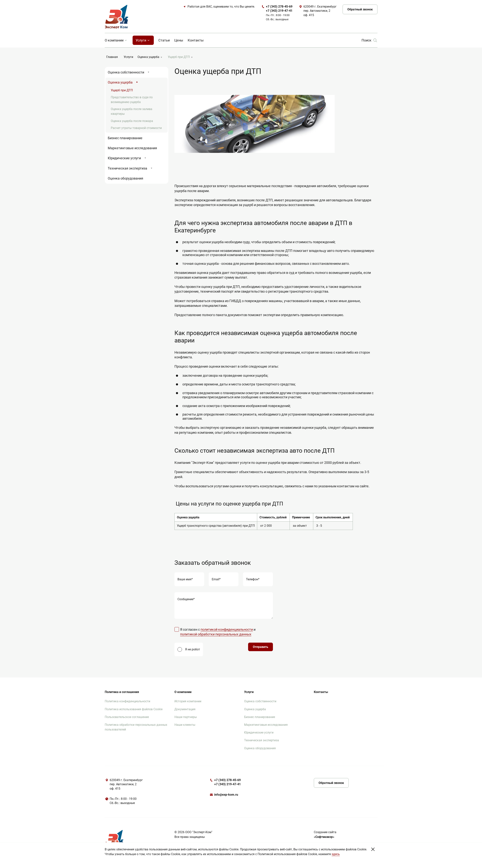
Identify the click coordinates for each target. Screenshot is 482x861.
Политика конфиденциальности (127, 701)
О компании (114, 40)
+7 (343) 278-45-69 (227, 780)
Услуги (141, 40)
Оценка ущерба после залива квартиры (131, 111)
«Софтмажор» (324, 837)
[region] (275, 521)
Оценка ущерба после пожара (132, 121)
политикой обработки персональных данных (215, 634)
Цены (178, 40)
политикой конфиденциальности (227, 629)
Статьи (164, 40)
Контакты (196, 40)
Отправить (260, 647)
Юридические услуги (124, 158)
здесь (336, 854)
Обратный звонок (360, 9)
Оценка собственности (126, 72)
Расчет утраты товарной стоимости (136, 128)
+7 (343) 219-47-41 (227, 784)
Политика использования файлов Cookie (133, 709)
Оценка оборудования (125, 178)
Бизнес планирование (125, 138)
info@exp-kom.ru (226, 794)
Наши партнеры (185, 717)
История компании (187, 701)
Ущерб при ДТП (122, 90)
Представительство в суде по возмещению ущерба (132, 99)
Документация (184, 709)
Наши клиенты (184, 725)
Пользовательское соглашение (127, 717)
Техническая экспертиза (127, 168)
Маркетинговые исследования (132, 148)
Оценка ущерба (120, 82)
